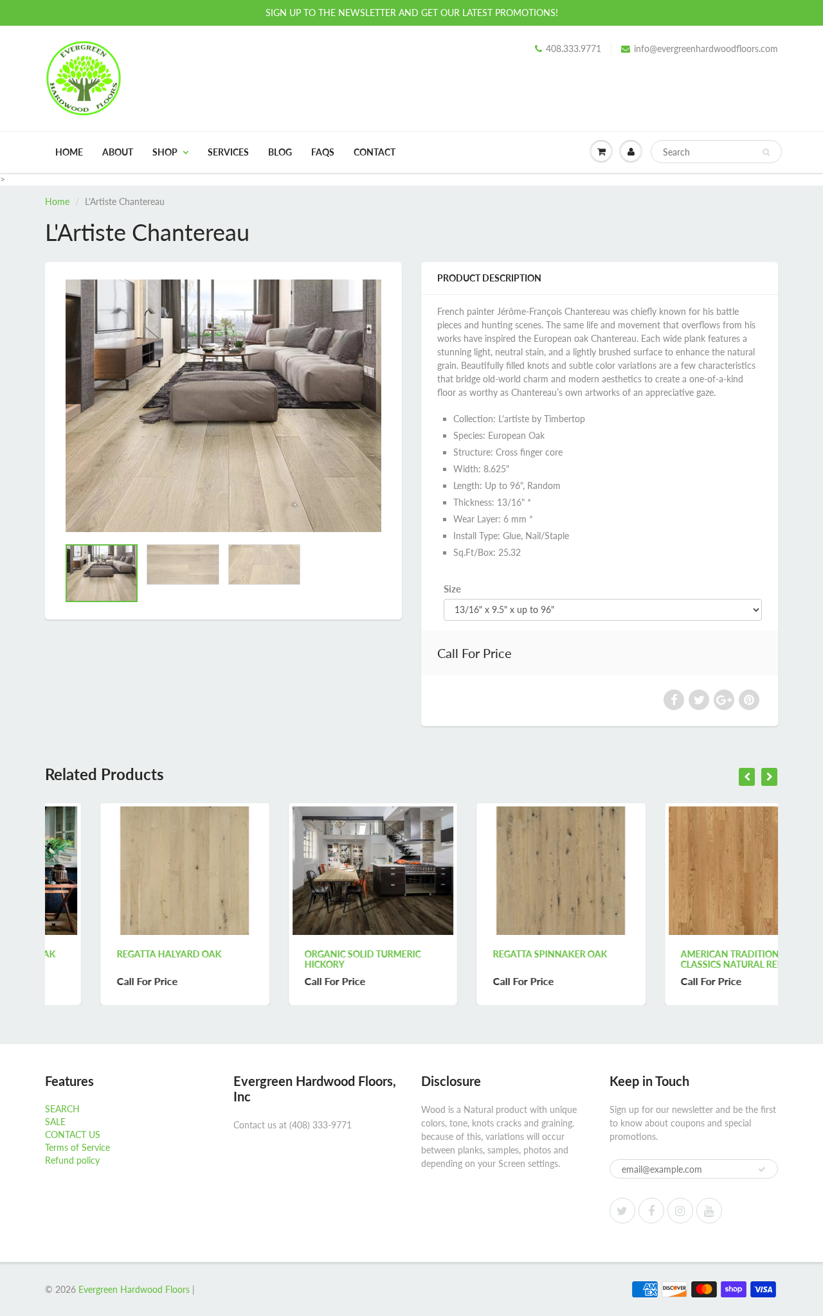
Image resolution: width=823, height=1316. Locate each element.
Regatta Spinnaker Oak (494, 953)
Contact (374, 152)
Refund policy (72, 1160)
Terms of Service (77, 1147)
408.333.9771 (573, 48)
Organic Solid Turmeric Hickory (307, 959)
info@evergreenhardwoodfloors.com (706, 48)
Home (69, 152)
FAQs (322, 152)
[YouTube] (709, 1210)
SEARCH (62, 1108)
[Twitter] (622, 1210)
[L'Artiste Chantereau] (223, 406)
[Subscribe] (761, 1169)
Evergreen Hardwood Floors (134, 1289)
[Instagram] (680, 1210)
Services (228, 152)
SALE (55, 1121)
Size (452, 588)
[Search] (766, 152)
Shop (164, 152)
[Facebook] (651, 1210)
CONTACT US (72, 1134)
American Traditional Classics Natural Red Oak (688, 959)
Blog (280, 152)
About (117, 152)
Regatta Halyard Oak (113, 953)
